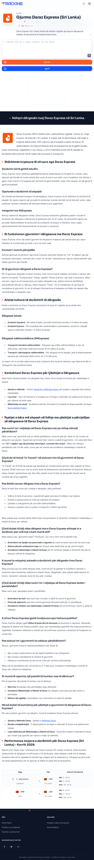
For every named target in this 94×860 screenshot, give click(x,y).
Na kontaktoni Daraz (17, 408)
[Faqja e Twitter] (11, 846)
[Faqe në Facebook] (4, 846)
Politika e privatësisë (11, 827)
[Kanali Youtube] (18, 846)
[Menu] (89, 3)
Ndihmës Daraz (49, 720)
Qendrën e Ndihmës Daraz (46, 389)
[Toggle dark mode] (83, 3)
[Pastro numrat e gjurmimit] (89, 55)
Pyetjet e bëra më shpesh (58, 823)
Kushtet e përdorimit (11, 832)
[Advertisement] (47, 88)
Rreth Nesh (7, 823)
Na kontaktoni (53, 827)
